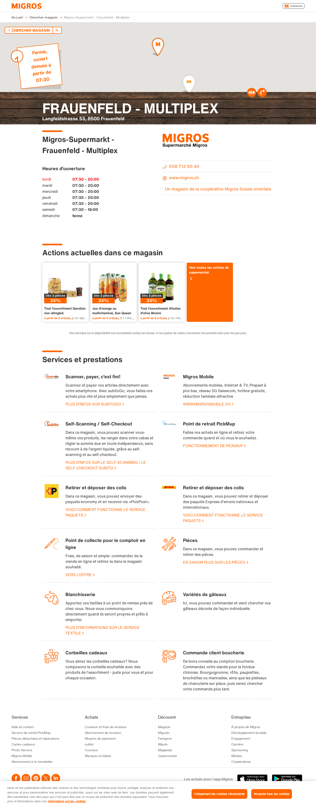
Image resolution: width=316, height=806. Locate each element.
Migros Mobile (22, 756)
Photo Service (22, 750)
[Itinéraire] (251, 95)
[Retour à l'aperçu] (57, 30)
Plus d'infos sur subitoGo (93, 404)
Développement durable (248, 733)
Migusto (164, 733)
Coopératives (241, 761)
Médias (236, 756)
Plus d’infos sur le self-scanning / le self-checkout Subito (105, 465)
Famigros (165, 738)
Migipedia (165, 750)
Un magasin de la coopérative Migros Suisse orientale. (218, 189)
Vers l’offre (78, 575)
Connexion (296, 6)
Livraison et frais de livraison (106, 727)
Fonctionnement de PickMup (213, 446)
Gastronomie (167, 756)
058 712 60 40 (184, 166)
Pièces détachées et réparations (35, 738)
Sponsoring (239, 750)
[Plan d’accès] (262, 95)
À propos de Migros (245, 727)
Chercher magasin (31, 30)
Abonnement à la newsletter (32, 761)
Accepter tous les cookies (271, 794)
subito (89, 744)
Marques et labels (98, 756)
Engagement (240, 738)
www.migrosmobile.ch (207, 404)
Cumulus (91, 750)
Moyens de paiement (100, 738)
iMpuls (162, 744)
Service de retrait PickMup (31, 733)
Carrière (237, 744)
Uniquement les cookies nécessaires (219, 794)
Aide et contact (23, 727)
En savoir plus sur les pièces (214, 562)
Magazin (164, 727)
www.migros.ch (184, 178)
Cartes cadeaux (23, 744)
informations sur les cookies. (67, 801)
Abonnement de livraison (103, 733)
